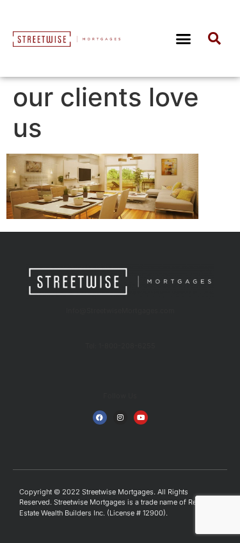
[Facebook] (100, 417)
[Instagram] (120, 417)
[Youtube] (141, 417)
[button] (183, 38)
